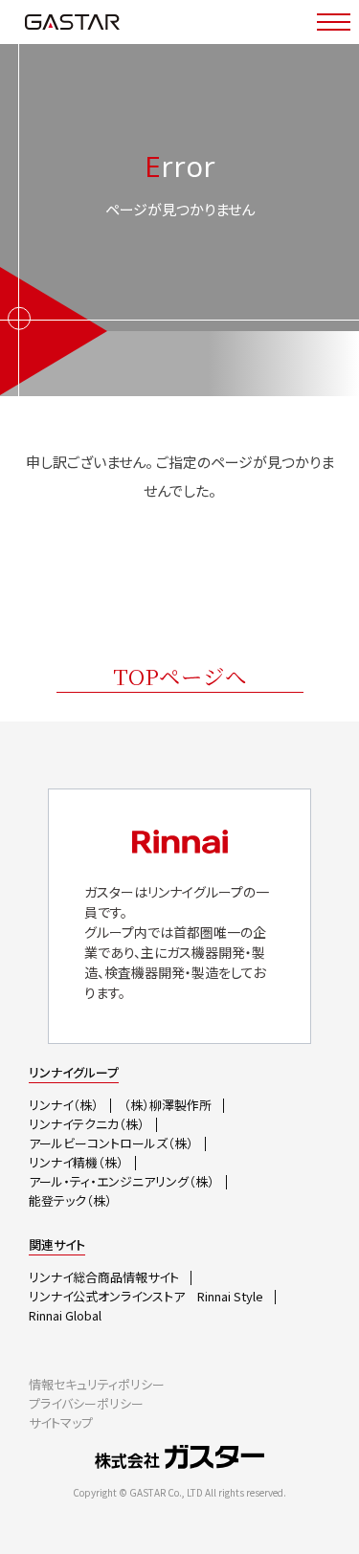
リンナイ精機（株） (76, 1162)
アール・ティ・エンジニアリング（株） (121, 1181)
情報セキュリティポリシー (97, 1384)
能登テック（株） (70, 1200)
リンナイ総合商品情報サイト (104, 1277)
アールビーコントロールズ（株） (111, 1143)
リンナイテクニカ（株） (87, 1124)
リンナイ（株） (64, 1105)
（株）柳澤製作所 (167, 1105)
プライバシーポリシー (86, 1403)
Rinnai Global (65, 1315)
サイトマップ (61, 1422)
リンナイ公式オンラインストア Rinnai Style (146, 1296)
